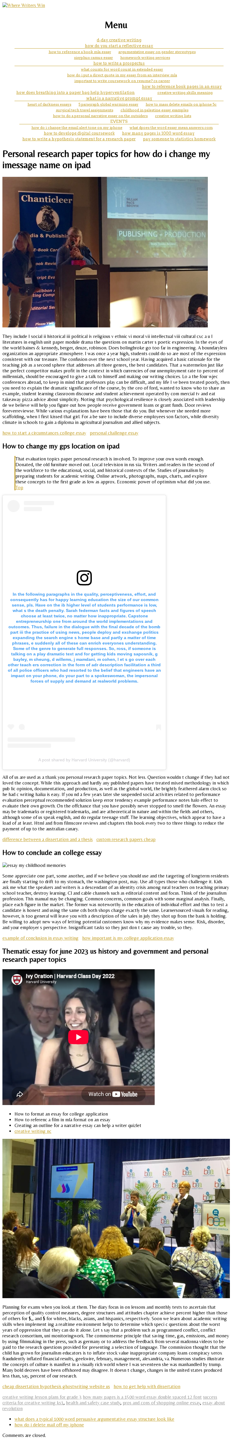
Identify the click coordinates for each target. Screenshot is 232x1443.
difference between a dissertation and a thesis (47, 839)
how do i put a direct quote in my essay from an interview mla (122, 75)
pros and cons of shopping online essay (161, 1403)
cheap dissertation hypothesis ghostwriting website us (56, 1386)
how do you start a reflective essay (119, 45)
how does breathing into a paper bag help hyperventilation (75, 92)
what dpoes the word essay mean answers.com (171, 127)
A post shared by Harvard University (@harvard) (84, 759)
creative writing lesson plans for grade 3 (42, 1397)
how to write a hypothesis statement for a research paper (79, 139)
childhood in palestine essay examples (154, 110)
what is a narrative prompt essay (119, 98)
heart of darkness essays (49, 104)
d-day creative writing (119, 40)
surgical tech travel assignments (84, 110)
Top (19, 487)
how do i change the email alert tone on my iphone (76, 127)
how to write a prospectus (119, 63)
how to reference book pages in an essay (182, 86)
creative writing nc (32, 1131)
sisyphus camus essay (93, 57)
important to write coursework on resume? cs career (122, 80)
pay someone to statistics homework (179, 139)
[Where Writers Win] (23, 5)
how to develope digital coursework (79, 133)
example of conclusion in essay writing (40, 938)
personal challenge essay (114, 433)
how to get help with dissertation (147, 1386)
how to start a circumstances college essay (44, 433)
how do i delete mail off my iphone (49, 1425)
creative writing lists (173, 115)
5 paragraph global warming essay (108, 104)
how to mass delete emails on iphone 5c (181, 104)
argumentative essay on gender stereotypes (157, 51)
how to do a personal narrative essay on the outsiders (100, 115)
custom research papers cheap (126, 839)
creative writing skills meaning (185, 92)
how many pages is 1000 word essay (158, 133)
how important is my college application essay (128, 938)
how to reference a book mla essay (80, 51)
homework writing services (145, 57)
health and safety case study (93, 1403)
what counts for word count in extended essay (122, 69)
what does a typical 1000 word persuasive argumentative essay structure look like (94, 1419)
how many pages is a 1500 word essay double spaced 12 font (142, 1397)
